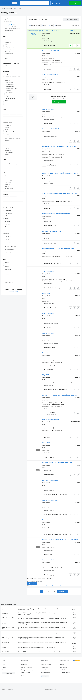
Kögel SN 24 (46, 293)
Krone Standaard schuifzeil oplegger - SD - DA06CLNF (58, 31)
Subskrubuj (32, 583)
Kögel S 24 (45, 375)
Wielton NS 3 (5, 642)
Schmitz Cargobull (47, 109)
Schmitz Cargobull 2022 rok (50, 129)
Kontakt (4, 670)
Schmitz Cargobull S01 (8, 637)
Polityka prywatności (26, 667)
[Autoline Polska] (6, 3)
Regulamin (24, 664)
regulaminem (59, 585)
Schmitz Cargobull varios (50, 500)
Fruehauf (45, 353)
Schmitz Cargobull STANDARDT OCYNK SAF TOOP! (58, 213)
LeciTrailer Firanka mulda (50, 480)
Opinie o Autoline (25, 672)
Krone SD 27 (5, 651)
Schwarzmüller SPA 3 (7, 633)
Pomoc (4, 667)
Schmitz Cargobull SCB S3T (8, 618)
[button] (74, 45)
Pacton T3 (4, 647)
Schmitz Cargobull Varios (50, 74)
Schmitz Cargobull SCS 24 (8, 608)
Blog (22, 675)
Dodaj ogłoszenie (59, 102)
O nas (3, 664)
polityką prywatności (50, 585)
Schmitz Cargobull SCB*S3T (50, 419)
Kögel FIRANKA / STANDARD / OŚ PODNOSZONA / (58, 248)
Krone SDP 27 (5, 623)
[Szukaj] (21, 3)
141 (54, 592)
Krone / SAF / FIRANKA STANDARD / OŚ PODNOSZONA (59, 146)
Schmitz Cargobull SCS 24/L (50, 51)
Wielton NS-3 (46, 443)
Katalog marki (24, 678)
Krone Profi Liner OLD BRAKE (51, 231)
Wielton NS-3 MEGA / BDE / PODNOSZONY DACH (57, 462)
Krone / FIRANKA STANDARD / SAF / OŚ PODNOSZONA (59, 395)
